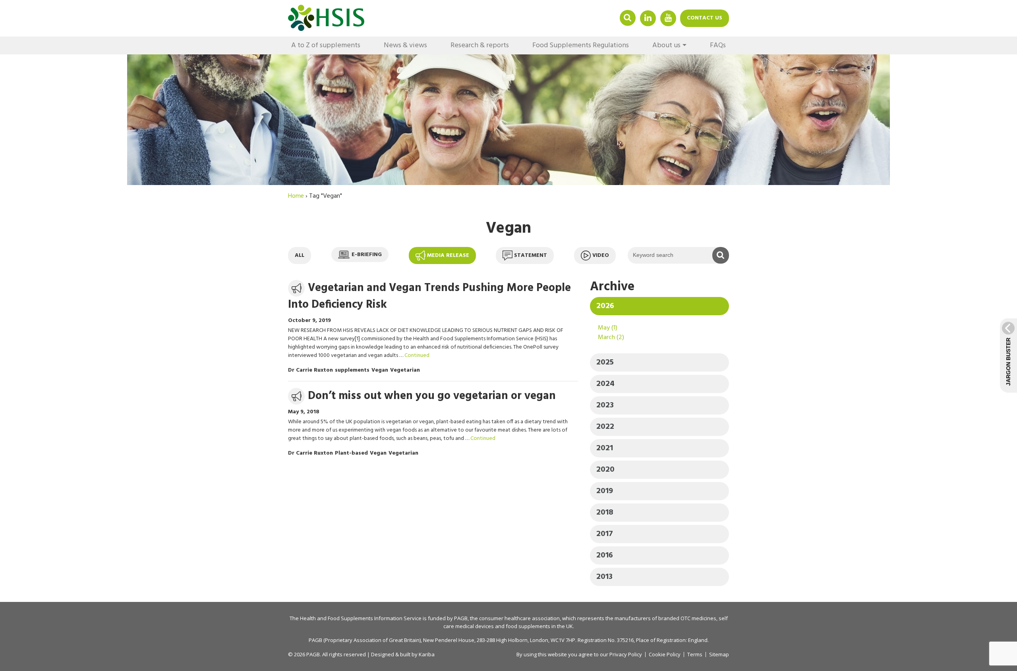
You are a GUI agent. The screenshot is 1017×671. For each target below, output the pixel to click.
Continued (416, 355)
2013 (604, 577)
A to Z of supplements (325, 45)
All (299, 255)
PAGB (461, 618)
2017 (604, 534)
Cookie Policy (665, 654)
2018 (604, 512)
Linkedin (648, 17)
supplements (352, 370)
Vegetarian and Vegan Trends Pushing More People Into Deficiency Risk (429, 296)
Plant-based (351, 453)
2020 (605, 469)
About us (666, 45)
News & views (405, 45)
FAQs (718, 45)
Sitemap (719, 654)
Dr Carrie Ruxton (310, 370)
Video (600, 255)
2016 (604, 555)
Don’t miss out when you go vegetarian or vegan (432, 396)
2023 (605, 405)
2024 (605, 384)
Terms (694, 654)
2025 (605, 362)
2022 (605, 426)
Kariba (427, 654)
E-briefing (367, 254)
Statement (530, 255)
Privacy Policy (625, 654)
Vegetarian (405, 370)
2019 (604, 491)
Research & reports (479, 45)
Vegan (379, 370)
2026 (605, 306)
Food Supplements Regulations (580, 45)
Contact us (704, 18)
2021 (604, 448)
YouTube (668, 17)
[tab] (659, 306)
